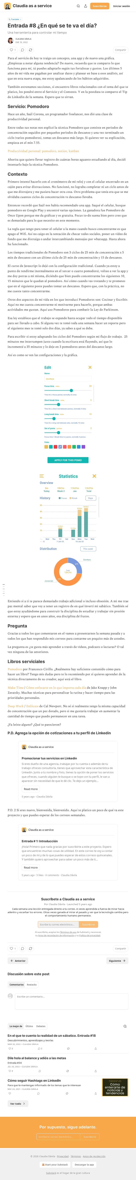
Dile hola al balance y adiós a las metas (37, 1058)
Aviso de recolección (94, 1156)
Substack (51, 1173)
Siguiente (115, 960)
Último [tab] (29, 1026)
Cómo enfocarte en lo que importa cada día (56, 687)
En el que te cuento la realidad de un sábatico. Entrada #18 (52, 1036)
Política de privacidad (89, 935)
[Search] (78, 6)
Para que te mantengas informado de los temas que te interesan (44, 1085)
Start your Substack (56, 1164)
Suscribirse (100, 6)
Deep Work (16, 706)
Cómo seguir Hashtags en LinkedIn (34, 1080)
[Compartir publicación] (85, 6)
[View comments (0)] (22, 50)
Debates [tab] (40, 1026)
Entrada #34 (15, 1062)
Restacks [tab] (31, 984)
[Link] (3, 106)
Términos (76, 1156)
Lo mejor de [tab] (16, 1026)
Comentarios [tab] (17, 984)
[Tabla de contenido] (3, 590)
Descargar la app (84, 1164)
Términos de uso (68, 932)
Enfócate (32, 706)
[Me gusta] (10, 1093)
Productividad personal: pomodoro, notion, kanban (43, 151)
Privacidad (63, 1156)
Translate (15, 19)
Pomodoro (15, 669)
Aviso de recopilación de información (56, 935)
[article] (68, 1042)
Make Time (16, 687)
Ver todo (15, 1103)
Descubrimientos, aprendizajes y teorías (30, 1040)
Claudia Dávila (23, 39)
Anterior (20, 960)
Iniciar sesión (121, 6)
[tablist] (23, 984)
